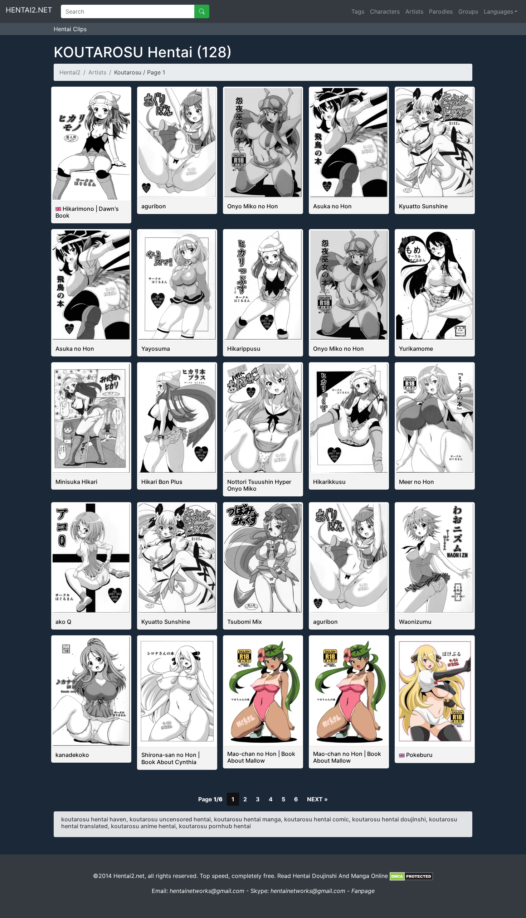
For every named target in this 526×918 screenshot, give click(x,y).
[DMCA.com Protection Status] (411, 875)
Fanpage (363, 890)
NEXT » (317, 799)
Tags (357, 11)
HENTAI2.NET (29, 10)
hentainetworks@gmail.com (207, 890)
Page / (210, 799)
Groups (468, 11)
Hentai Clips (70, 29)
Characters (385, 11)
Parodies (441, 11)
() (143, 52)
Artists (414, 11)
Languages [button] (498, 11)
